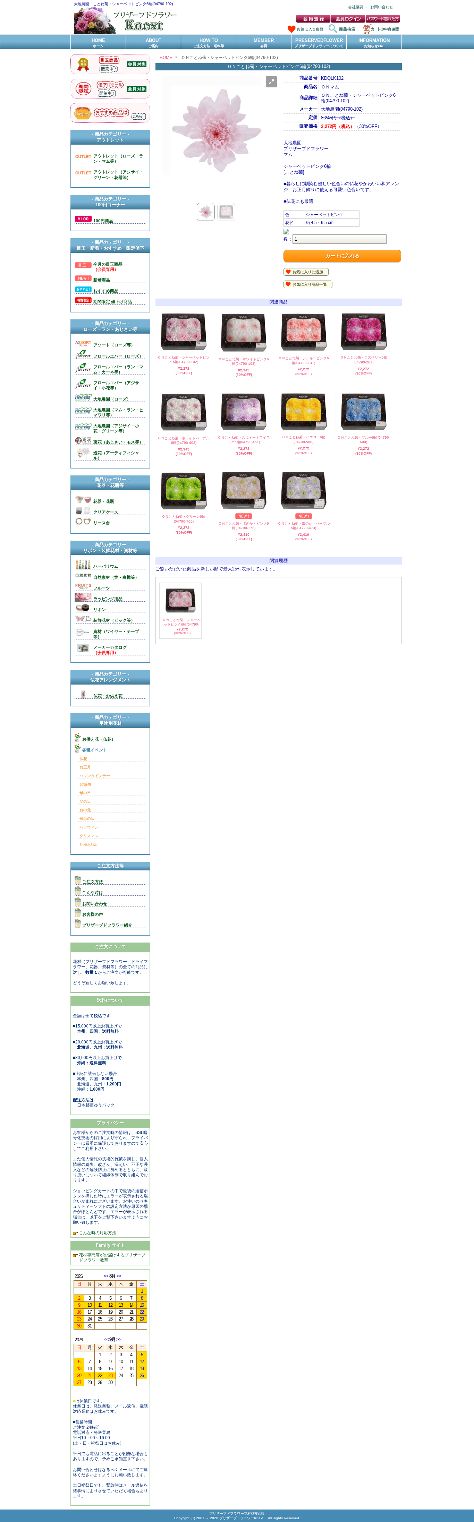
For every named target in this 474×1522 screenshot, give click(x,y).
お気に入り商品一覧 (310, 284)
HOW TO (208, 43)
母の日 (85, 793)
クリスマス (89, 836)
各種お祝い (89, 844)
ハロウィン (89, 827)
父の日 (85, 801)
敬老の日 (87, 818)
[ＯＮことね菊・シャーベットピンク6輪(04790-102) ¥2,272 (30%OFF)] (180, 614)
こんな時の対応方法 (97, 1232)
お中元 (85, 810)
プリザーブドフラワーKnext (241, 1518)
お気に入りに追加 (308, 272)
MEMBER (264, 43)
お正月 (85, 767)
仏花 (83, 759)
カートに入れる (342, 255)
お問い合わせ (381, 7)
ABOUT (153, 43)
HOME (98, 43)
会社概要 (355, 7)
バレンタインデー (94, 776)
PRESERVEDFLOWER (319, 43)
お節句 (85, 784)
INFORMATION (374, 43)
